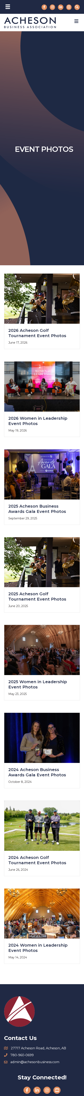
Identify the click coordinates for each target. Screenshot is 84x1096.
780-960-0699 (22, 1055)
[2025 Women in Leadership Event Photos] (42, 650)
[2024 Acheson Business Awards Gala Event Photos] (42, 738)
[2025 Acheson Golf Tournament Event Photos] (42, 562)
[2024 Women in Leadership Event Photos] (42, 913)
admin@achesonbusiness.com (34, 1062)
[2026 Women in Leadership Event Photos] (42, 386)
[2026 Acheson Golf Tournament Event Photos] (42, 298)
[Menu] (7, 6)
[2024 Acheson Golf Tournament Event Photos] (42, 825)
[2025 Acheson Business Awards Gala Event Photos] (42, 474)
